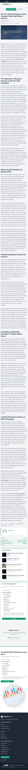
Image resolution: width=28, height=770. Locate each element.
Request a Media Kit (5, 726)
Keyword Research (19, 523)
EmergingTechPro (4, 747)
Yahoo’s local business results (17, 378)
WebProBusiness (4, 753)
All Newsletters (4, 738)
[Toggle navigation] (26, 4)
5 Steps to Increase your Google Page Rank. (15, 554)
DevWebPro (3, 745)
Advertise (3, 724)
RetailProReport (4, 751)
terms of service (17, 678)
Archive (10, 555)
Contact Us (3, 736)
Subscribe (14, 618)
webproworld (3, 23)
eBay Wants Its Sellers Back (13, 558)
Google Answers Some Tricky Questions (16, 575)
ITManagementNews (5, 749)
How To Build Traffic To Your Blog (14, 564)
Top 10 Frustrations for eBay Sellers (15, 569)
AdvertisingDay (4, 743)
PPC (9, 525)
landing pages (4, 525)
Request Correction (15, 637)
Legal (25, 766)
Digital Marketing (6, 20)
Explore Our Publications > (22, 1)
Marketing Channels (5, 728)
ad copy (5, 523)
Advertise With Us (11, 9)
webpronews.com (15, 613)
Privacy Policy (20, 766)
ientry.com (9, 613)
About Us (3, 734)
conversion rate (12, 523)
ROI (12, 525)
